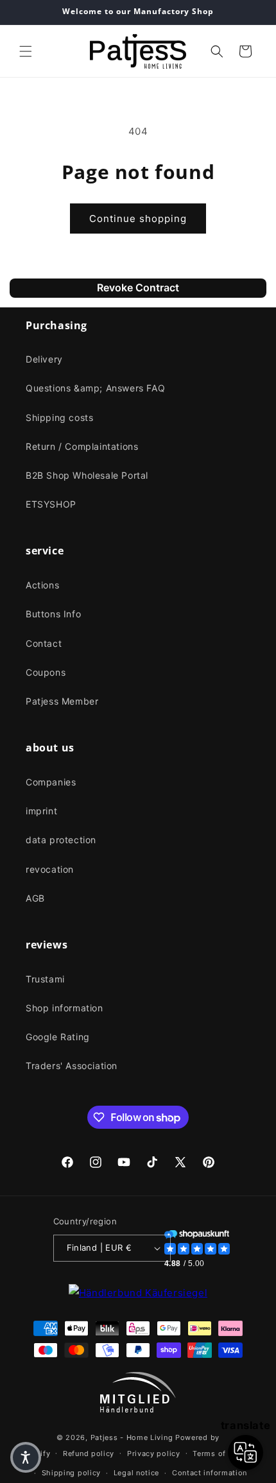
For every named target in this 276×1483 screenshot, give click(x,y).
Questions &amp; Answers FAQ (95, 387)
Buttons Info (53, 613)
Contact (44, 643)
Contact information (209, 1472)
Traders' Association (71, 1065)
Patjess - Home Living (132, 1437)
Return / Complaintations (82, 446)
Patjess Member (62, 701)
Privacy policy (153, 1453)
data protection (61, 839)
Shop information (64, 1007)
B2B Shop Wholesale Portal (87, 475)
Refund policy (88, 1453)
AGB (35, 898)
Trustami (45, 978)
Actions (42, 584)
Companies (51, 781)
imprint (41, 810)
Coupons (45, 672)
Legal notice (136, 1472)
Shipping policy (71, 1472)
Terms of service (224, 1453)
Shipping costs (59, 417)
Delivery (44, 359)
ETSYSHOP (51, 504)
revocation (50, 869)
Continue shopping (138, 218)
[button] (26, 51)
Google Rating (58, 1036)
